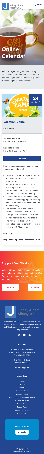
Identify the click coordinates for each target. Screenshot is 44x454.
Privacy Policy (22, 404)
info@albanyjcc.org (22, 367)
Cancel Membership (22, 410)
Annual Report (22, 394)
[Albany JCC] (12, 4)
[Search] (35, 4)
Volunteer (35, 287)
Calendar (22, 384)
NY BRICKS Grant (22, 400)
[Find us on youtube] (24, 335)
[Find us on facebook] (14, 335)
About (22, 381)
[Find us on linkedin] (30, 335)
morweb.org (26, 451)
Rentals (22, 387)
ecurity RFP (22, 413)
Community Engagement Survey (22, 397)
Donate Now (10, 287)
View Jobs (22, 432)
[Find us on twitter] (19, 335)
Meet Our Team (22, 391)
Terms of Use (22, 407)
